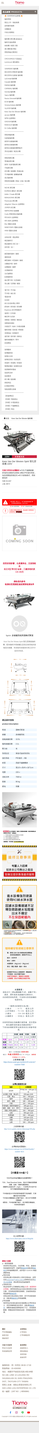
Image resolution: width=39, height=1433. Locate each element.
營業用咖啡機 (9, 135)
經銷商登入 (24, 1348)
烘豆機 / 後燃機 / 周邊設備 (14, 171)
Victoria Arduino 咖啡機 (13, 105)
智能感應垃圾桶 (10, 389)
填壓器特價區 (9, 323)
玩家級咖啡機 (9, 138)
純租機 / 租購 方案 (11, 45)
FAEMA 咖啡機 (10, 85)
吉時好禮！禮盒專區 (12, 237)
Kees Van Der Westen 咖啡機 (15, 112)
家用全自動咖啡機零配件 (13, 148)
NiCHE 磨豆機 (10, 188)
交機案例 (8, 29)
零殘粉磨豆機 (9, 161)
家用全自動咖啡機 (11, 145)
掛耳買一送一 (9, 247)
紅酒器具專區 (9, 386)
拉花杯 (7, 300)
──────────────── (14, 65)
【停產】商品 (9, 409)
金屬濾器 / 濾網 (10, 267)
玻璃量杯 (8, 349)
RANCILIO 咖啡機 (11, 125)
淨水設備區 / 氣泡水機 (12, 151)
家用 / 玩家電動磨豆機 (12, 164)
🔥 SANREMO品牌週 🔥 (14, 16)
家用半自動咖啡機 (11, 141)
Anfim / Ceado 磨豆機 (12, 194)
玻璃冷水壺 (9, 356)
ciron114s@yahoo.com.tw (15, 1280)
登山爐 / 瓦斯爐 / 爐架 (12, 283)
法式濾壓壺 (9, 273)
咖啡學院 (8, 19)
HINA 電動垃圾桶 (11, 231)
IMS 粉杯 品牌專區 (11, 221)
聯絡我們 (5, 1338)
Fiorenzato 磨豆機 (11, 201)
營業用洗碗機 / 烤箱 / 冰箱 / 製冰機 (17, 181)
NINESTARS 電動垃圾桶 (13, 227)
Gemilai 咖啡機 (10, 92)
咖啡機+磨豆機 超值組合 (13, 39)
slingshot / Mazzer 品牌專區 (14, 204)
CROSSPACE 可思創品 (13, 59)
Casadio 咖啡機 (10, 82)
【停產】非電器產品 (12, 402)
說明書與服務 (9, 26)
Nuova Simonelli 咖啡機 (13, 98)
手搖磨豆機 (9, 168)
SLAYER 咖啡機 (10, 108)
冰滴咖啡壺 (9, 270)
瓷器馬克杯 (9, 373)
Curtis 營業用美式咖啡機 (13, 214)
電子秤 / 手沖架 (10, 290)
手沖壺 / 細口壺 (10, 293)
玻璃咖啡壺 (9, 353)
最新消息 (5, 1335)
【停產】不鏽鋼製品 (12, 406)
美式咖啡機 (9, 178)
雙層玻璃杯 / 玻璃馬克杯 (13, 366)
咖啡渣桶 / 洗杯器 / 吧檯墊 (14, 330)
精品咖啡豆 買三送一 (12, 244)
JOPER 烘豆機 (10, 207)
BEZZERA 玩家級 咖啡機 (14, 75)
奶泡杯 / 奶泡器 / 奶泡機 (13, 307)
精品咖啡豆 (9, 240)
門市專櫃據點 (7, 1332)
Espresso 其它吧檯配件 (13, 310)
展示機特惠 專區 (10, 49)
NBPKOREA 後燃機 (12, 211)
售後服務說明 (7, 1351)
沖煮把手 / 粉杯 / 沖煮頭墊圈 (15, 326)
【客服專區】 (9, 396)
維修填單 (23, 1357)
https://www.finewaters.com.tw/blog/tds (19, 1238)
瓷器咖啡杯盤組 (10, 369)
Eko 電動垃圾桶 (10, 224)
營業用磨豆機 (9, 158)
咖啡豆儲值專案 (10, 42)
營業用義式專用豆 (11, 52)
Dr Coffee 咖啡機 (11, 128)
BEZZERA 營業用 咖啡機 (14, 72)
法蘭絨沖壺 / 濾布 (11, 264)
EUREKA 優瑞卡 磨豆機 (13, 191)
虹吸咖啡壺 (9, 277)
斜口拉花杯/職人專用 (12, 303)
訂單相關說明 (25, 1335)
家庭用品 (8, 383)
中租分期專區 (9, 32)
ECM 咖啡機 (9, 102)
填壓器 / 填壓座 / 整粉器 (13, 320)
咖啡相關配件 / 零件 (12, 340)
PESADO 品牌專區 (11, 217)
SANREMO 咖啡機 (11, 69)
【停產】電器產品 (11, 399)
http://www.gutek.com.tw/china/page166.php (19, 1129)
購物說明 (24, 1268)
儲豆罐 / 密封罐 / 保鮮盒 (13, 336)
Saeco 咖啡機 (9, 95)
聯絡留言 (14, 1298)
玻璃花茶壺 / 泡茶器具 (12, 359)
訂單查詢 (23, 1332)
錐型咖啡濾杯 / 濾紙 (12, 254)
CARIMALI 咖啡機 (11, 88)
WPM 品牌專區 (10, 118)
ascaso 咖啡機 (10, 115)
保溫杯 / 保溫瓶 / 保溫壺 (13, 363)
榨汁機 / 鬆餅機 (10, 379)
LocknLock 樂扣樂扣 (12, 62)
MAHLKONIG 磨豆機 (12, 197)
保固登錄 (23, 1354)
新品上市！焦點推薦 (12, 22)
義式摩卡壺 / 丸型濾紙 (12, 280)
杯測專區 (8, 343)
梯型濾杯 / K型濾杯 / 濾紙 (14, 260)
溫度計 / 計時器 (10, 313)
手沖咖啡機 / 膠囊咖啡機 (13, 174)
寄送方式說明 (7, 1348)
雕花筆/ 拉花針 (10, 316)
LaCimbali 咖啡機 (11, 79)
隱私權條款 (24, 1351)
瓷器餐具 (8, 376)
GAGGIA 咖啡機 (10, 121)
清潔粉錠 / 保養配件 (12, 333)
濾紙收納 (8, 257)
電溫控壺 (8, 297)
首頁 (7, 418)
